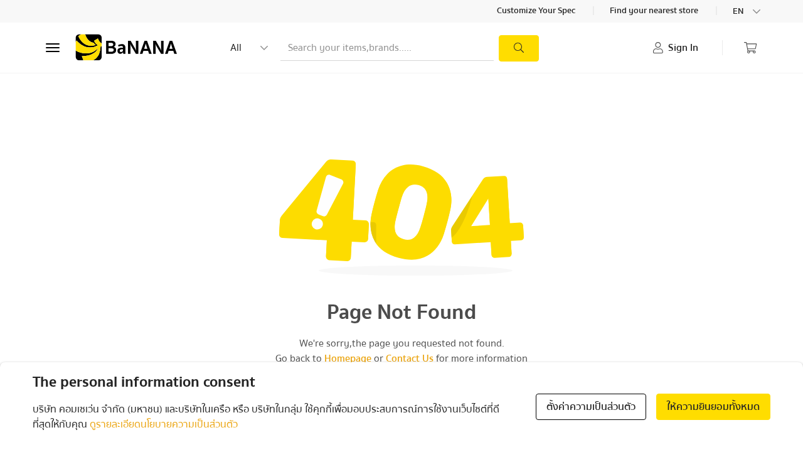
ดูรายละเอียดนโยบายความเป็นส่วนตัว (164, 424)
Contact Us (409, 358)
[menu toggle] (52, 47)
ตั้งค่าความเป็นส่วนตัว (590, 407)
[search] (519, 48)
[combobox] (748, 11)
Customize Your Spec (537, 11)
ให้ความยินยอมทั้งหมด (713, 407)
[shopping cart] (750, 47)
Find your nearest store (655, 11)
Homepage (347, 358)
